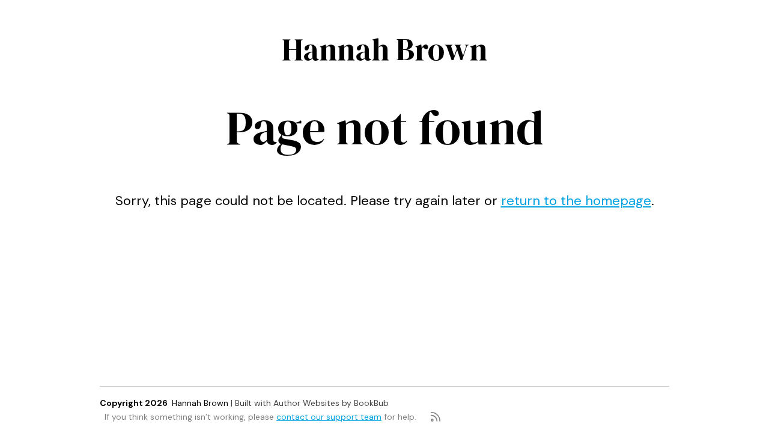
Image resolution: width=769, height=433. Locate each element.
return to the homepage (576, 200)
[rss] (435, 416)
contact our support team (328, 416)
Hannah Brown (384, 49)
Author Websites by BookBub (331, 403)
